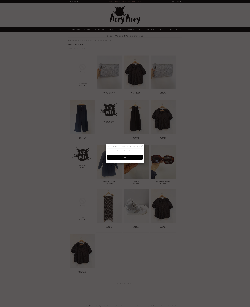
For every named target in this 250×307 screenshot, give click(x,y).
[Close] (142, 145)
